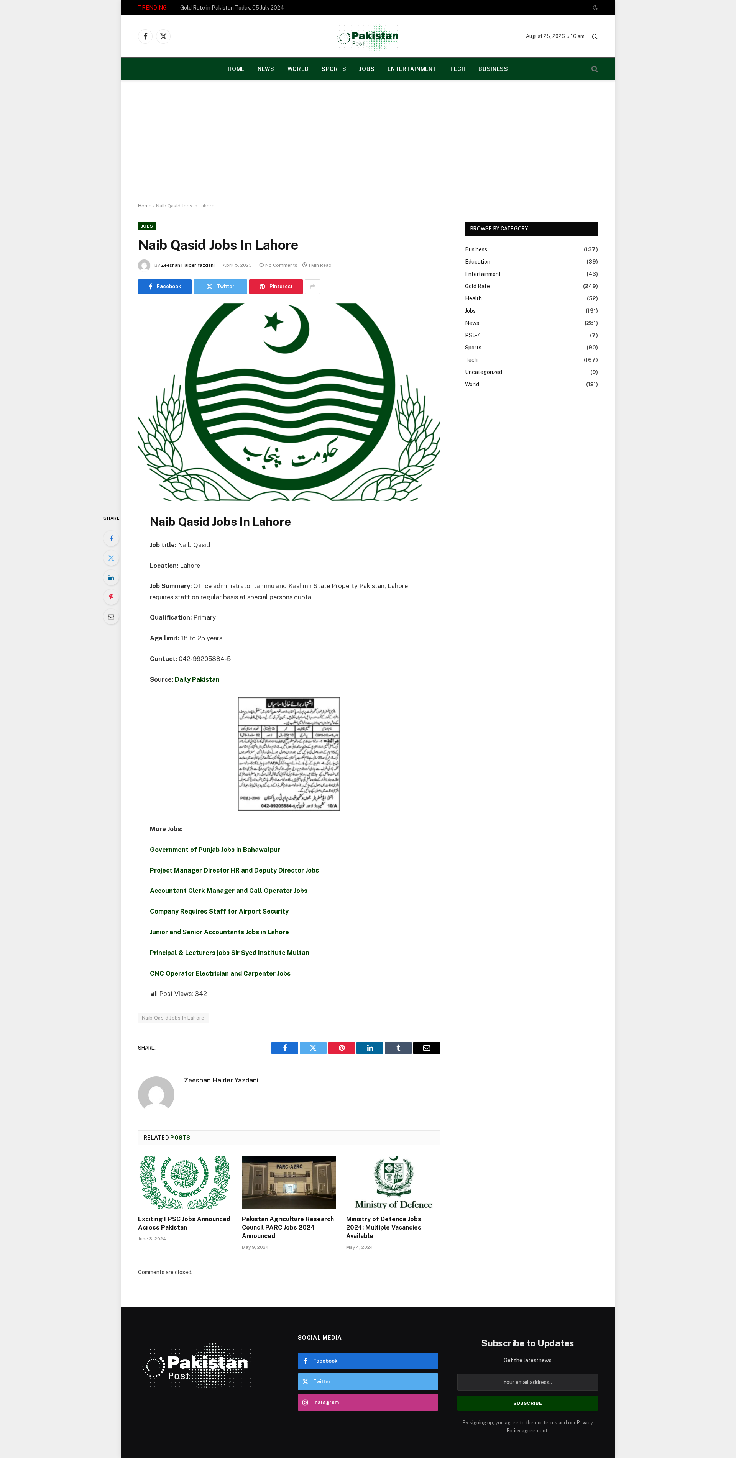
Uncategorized (483, 372)
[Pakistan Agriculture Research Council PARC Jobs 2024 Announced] (289, 1182)
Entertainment (412, 69)
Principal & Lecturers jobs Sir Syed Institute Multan (229, 952)
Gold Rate (477, 286)
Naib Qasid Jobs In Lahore (173, 1018)
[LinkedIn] (111, 577)
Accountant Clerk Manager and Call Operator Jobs (228, 890)
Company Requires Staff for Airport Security (219, 911)
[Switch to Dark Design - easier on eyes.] (594, 7)
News (266, 69)
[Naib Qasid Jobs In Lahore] (289, 402)
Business (493, 69)
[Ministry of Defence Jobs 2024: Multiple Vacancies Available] (393, 1182)
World (298, 69)
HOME (236, 69)
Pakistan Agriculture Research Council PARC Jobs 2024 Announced (288, 1227)
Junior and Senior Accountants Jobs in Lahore (219, 932)
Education (477, 262)
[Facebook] (111, 538)
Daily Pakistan (197, 679)
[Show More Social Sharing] (312, 286)
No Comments (281, 265)
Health (473, 298)
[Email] (111, 616)
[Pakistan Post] (368, 36)
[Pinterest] (111, 597)
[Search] (594, 69)
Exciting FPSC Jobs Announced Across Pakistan (184, 1223)
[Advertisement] (368, 141)
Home (144, 205)
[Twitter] (111, 558)
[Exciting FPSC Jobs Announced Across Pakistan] (185, 1182)
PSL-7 (472, 335)
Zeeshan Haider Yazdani (188, 265)
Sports (334, 69)
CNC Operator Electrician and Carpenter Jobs (220, 973)
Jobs (367, 69)
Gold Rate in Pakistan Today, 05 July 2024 (232, 8)
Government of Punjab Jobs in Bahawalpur (215, 849)
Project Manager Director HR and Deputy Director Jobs (234, 870)
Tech (457, 69)
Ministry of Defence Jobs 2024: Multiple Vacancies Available (383, 1227)
